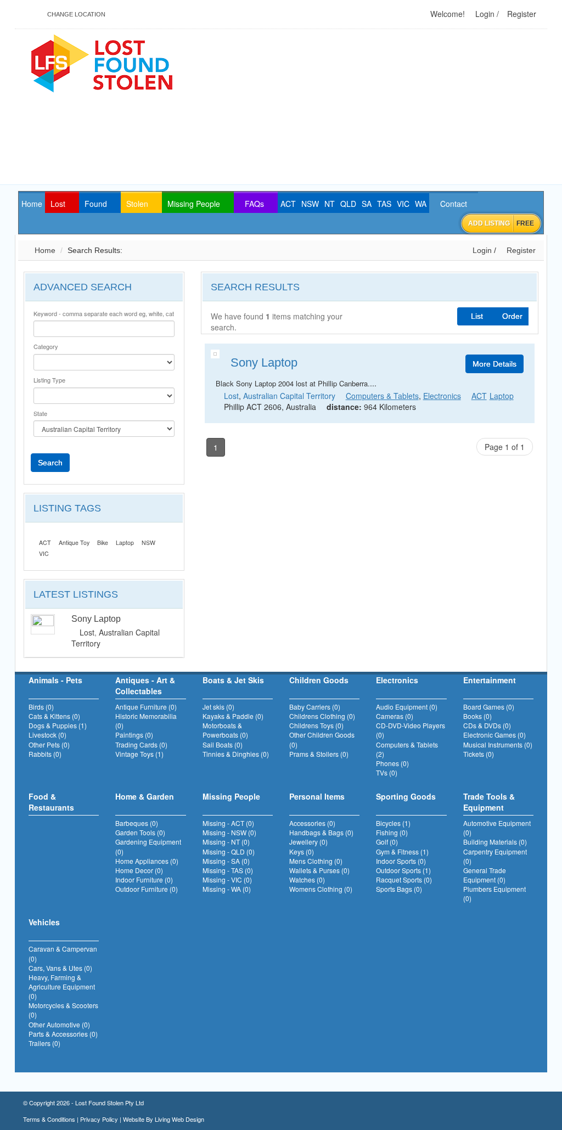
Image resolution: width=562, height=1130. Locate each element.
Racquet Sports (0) (404, 879)
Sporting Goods (406, 796)
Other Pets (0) (49, 744)
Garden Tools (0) (140, 832)
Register (520, 13)
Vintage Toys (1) (139, 753)
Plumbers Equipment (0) (494, 893)
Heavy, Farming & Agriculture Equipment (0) (62, 986)
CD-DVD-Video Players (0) (410, 730)
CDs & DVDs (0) (487, 725)
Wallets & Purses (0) (319, 870)
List (477, 316)
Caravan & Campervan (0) (63, 953)
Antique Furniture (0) (146, 706)
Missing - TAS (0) (228, 870)
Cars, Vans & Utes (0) (60, 967)
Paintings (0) (134, 734)
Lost (87, 632)
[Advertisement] (385, 107)
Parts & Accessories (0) (63, 1033)
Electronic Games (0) (494, 734)
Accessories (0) (312, 823)
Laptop (125, 542)
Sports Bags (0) (399, 888)
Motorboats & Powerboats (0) (225, 730)
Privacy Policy (99, 1119)
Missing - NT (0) (226, 841)
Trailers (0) (44, 1043)
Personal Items (317, 796)
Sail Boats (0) (223, 744)
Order (512, 316)
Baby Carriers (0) (314, 706)
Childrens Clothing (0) (322, 716)
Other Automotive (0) (59, 1024)
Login (483, 13)
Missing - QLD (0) (229, 851)
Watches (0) (307, 879)
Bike (102, 542)
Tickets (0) (478, 753)
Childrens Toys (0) (316, 725)
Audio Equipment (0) (406, 706)
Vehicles (44, 922)
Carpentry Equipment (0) (495, 856)
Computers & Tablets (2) (407, 749)
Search (50, 462)
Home (43, 250)
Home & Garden (144, 796)
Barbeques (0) (136, 823)
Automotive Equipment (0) (497, 827)
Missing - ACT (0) (228, 823)
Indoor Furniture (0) (144, 879)
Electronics (442, 395)
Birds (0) (41, 706)
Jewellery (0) (308, 841)
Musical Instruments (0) (497, 744)
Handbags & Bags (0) (321, 832)
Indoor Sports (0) (401, 860)
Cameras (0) (394, 716)
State (40, 413)
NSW (148, 542)
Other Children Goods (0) (322, 739)
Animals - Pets (55, 679)
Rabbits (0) (45, 753)
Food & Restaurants (51, 802)
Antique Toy (74, 542)
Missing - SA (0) (226, 860)
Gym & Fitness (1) (402, 851)
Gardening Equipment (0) (148, 846)
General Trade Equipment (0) (484, 874)
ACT (45, 542)
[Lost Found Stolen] (101, 62)
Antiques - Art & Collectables (145, 685)
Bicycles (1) (393, 823)
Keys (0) (301, 851)
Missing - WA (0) (227, 888)
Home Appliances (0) (146, 860)
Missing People (231, 796)
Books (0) (477, 716)
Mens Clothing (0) (315, 860)
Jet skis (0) (218, 706)
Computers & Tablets (382, 395)
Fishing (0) (392, 832)
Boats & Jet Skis (233, 679)
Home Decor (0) (139, 870)
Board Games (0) (488, 706)
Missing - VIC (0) (227, 879)
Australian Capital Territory (289, 395)
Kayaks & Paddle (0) (233, 716)
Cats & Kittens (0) (54, 716)
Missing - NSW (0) (229, 832)
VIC (44, 553)
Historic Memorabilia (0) (146, 720)
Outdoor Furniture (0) (146, 888)
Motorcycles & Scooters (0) (63, 1009)
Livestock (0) (47, 734)
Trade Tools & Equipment (489, 802)
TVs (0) (386, 772)
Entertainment (489, 679)
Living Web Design (179, 1119)
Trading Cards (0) (141, 744)
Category (45, 346)
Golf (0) (387, 841)
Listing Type (49, 380)
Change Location (75, 14)
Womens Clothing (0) (320, 888)
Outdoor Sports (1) (403, 870)
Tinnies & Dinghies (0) (236, 753)
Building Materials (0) (495, 841)
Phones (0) (392, 763)
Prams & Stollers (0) (319, 753)
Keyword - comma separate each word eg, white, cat (103, 314)
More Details (494, 363)
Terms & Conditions (49, 1119)
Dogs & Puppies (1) (58, 725)
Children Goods (319, 679)
